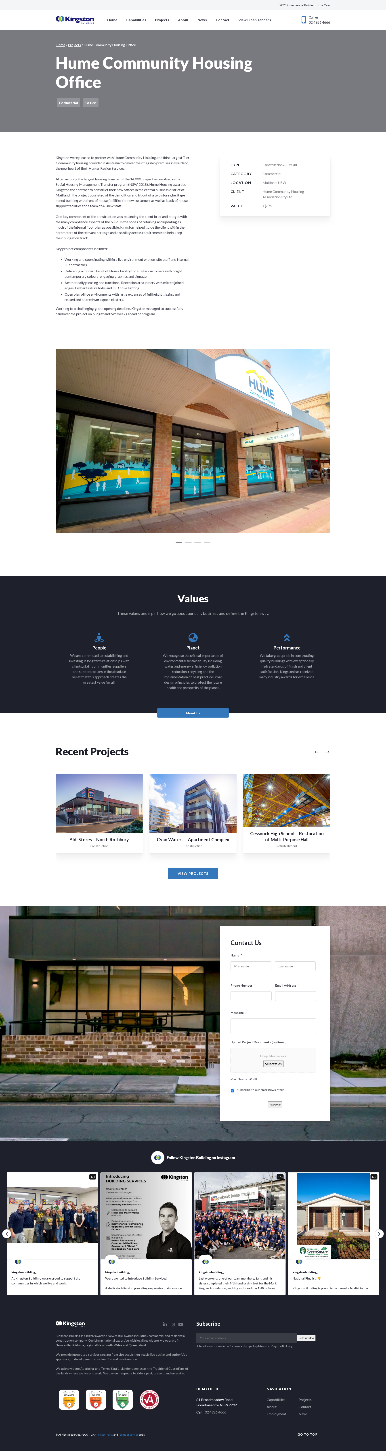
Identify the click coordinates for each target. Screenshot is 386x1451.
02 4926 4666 (215, 1412)
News (202, 20)
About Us (193, 713)
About (183, 20)
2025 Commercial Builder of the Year (304, 5)
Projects (162, 20)
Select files (273, 1064)
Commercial (271, 173)
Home (112, 20)
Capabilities (136, 20)
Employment (276, 1414)
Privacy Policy (105, 1434)
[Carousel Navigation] (276, 752)
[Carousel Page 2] (188, 542)
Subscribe (306, 1338)
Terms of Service (128, 1434)
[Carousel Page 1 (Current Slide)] (179, 542)
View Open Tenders (254, 20)
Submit (275, 1104)
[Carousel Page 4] (207, 542)
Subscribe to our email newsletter (260, 1090)
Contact (222, 20)
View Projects (193, 873)
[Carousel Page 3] (197, 542)
